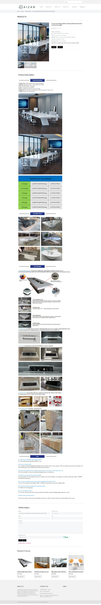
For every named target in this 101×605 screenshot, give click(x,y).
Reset (24, 540)
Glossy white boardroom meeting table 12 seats (80, 571)
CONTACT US (66, 6)
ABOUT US (57, 6)
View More (22, 576)
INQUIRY (54, 46)
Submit (20, 540)
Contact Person (55, 511)
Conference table (28, 11)
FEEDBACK (82, 6)
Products (22, 11)
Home (18, 11)
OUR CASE (74, 6)
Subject (19, 511)
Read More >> (25, 596)
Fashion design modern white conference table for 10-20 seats (32, 571)
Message (20, 520)
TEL (52, 516)
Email (19, 516)
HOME (41, 6)
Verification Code (22, 535)
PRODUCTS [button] (48, 6)
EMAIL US (60, 46)
